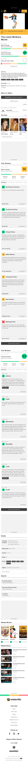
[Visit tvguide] (14, 748)
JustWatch (25, 104)
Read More (5, 387)
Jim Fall (8, 83)
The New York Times (10, 209)
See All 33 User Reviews (14, 509)
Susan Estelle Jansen (11, 85)
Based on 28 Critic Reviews (6, 46)
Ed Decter (18, 85)
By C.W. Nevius (5, 203)
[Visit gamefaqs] (14, 751)
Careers (14, 714)
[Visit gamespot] (14, 743)
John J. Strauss (23, 85)
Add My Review (14, 66)
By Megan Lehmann (6, 316)
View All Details (5, 571)
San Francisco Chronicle (11, 187)
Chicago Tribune (9, 232)
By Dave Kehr (5, 226)
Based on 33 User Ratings (6, 54)
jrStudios (7, 376)
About (14, 709)
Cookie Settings (14, 725)
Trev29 (6, 490)
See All (25, 115)
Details (3, 536)
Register (24, 11)
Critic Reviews (6, 163)
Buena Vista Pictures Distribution (15, 31)
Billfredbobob (8, 421)
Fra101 (6, 399)
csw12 (6, 466)
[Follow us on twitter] (18, 734)
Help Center (14, 711)
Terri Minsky (3, 87)
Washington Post (9, 322)
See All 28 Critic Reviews (14, 343)
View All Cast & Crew (7, 136)
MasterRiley (7, 444)
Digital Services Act (14, 719)
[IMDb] (21, 758)
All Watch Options (14, 101)
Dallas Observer (9, 254)
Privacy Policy (14, 717)
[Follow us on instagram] (14, 734)
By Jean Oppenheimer (6, 271)
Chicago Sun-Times (10, 277)
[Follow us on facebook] (10, 734)
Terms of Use (14, 722)
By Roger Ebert (5, 293)
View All (25, 163)
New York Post (8, 299)
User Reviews (5, 350)
